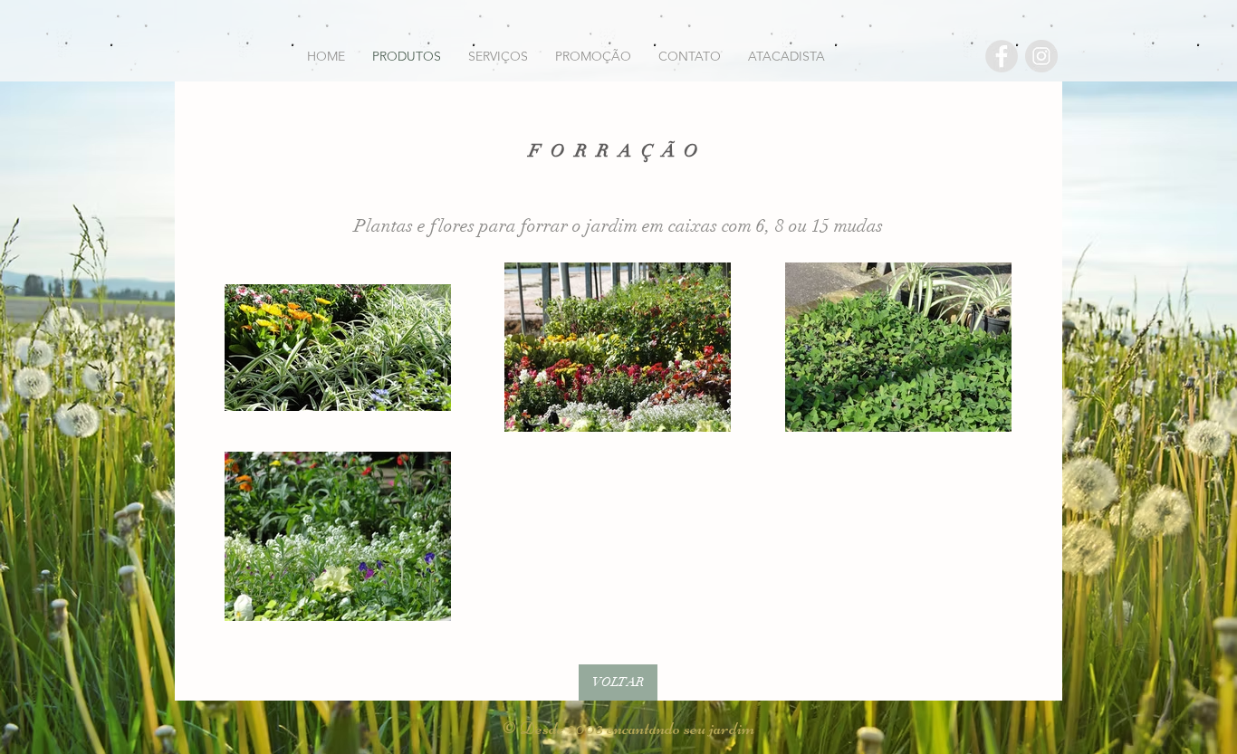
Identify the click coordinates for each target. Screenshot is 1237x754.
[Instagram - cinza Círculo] (1041, 56)
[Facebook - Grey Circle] (1001, 56)
